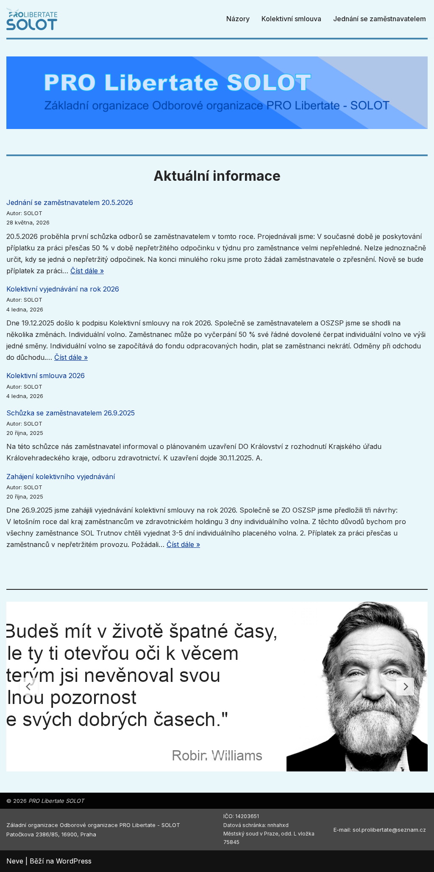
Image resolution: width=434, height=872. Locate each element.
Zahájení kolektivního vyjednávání (60, 476)
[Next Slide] (405, 686)
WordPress (74, 861)
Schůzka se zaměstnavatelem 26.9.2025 (70, 413)
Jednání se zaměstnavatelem (379, 18)
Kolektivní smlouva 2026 (45, 375)
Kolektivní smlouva (291, 18)
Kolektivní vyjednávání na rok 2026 (62, 289)
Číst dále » (87, 270)
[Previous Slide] (29, 686)
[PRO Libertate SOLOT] (31, 19)
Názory (238, 18)
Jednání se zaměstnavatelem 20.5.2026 (69, 202)
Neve (14, 861)
